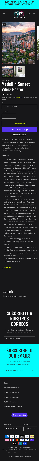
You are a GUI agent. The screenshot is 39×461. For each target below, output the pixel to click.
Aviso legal (28, 456)
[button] (4, 14)
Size (3, 102)
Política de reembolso (15, 449)
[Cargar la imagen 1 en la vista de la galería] (7, 71)
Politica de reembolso (11, 397)
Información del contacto (13, 407)
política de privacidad (11, 392)
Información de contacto (16, 456)
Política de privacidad (30, 449)
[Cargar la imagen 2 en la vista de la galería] (19, 71)
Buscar (6, 383)
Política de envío (28, 453)
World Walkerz (18, 447)
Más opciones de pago (19, 134)
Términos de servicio (11, 388)
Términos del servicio (14, 453)
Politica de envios (10, 402)
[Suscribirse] (32, 338)
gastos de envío (19, 97)
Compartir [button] (7, 268)
